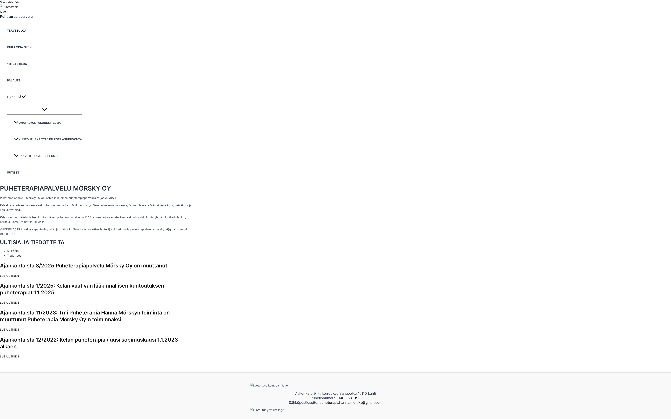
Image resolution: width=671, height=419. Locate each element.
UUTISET (13, 172)
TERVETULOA (16, 30)
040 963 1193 (349, 398)
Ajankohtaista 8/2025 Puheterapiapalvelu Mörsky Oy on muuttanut (83, 265)
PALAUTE (13, 80)
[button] (23, 97)
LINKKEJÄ (14, 97)
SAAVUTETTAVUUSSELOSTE (39, 156)
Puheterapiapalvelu (16, 17)
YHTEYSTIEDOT (18, 63)
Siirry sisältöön (10, 2)
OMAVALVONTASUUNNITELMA (40, 122)
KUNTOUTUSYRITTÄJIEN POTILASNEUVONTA (50, 139)
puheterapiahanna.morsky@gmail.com (350, 402)
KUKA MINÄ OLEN (19, 47)
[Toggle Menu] (44, 109)
